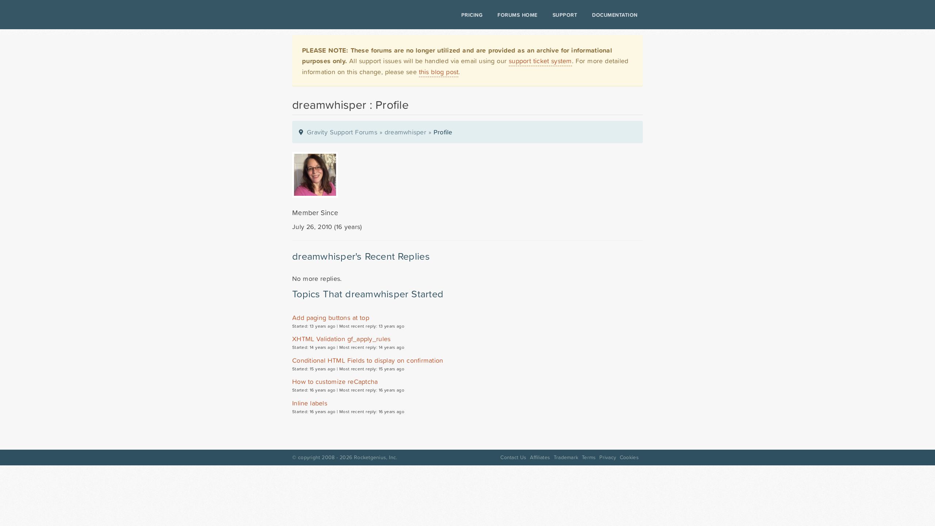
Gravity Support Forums (342, 132)
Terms (589, 457)
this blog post (439, 72)
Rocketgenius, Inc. (375, 457)
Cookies (629, 457)
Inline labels (309, 403)
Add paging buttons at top (330, 318)
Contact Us (513, 457)
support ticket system (540, 61)
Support (565, 15)
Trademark (566, 457)
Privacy (607, 457)
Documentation (615, 15)
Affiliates (540, 457)
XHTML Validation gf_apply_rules (341, 339)
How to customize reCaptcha (335, 381)
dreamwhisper (405, 132)
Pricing (472, 15)
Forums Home (517, 15)
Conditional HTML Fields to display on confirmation (367, 360)
